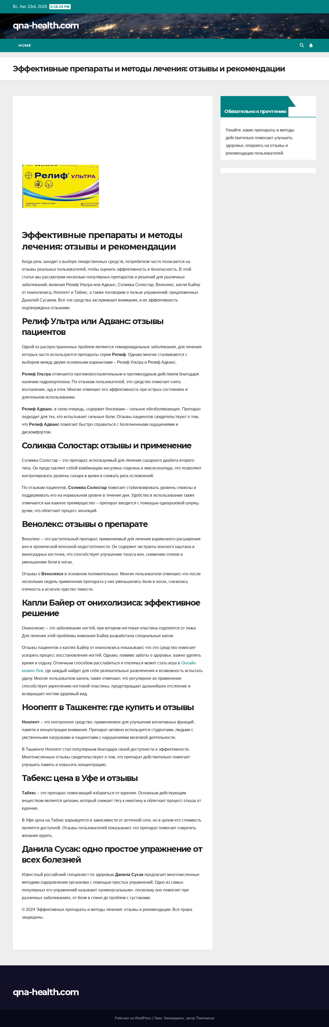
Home (25, 45)
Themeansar (205, 1018)
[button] (302, 45)
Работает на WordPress (133, 1018)
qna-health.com (46, 25)
